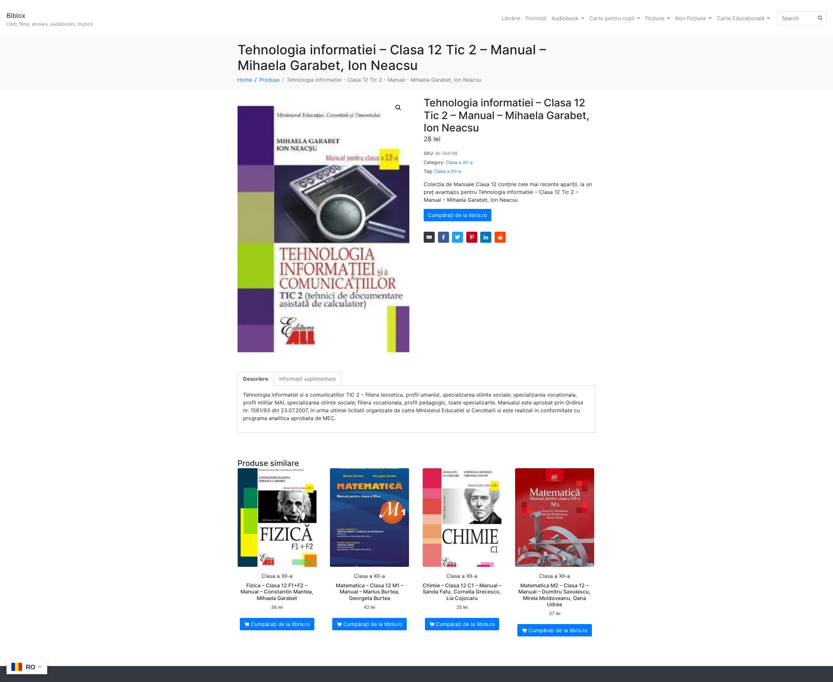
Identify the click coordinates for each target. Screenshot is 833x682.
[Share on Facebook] (443, 237)
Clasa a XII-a (459, 162)
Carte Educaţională (740, 18)
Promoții (536, 18)
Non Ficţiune (690, 18)
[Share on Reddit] (500, 237)
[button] (398, 108)
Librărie (511, 18)
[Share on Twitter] (457, 237)
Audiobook (565, 18)
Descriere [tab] (255, 378)
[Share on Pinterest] (471, 237)
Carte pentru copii (612, 18)
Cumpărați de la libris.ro (457, 215)
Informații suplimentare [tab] (307, 378)
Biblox (16, 16)
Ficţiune (654, 18)
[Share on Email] (429, 237)
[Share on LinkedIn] (485, 237)
